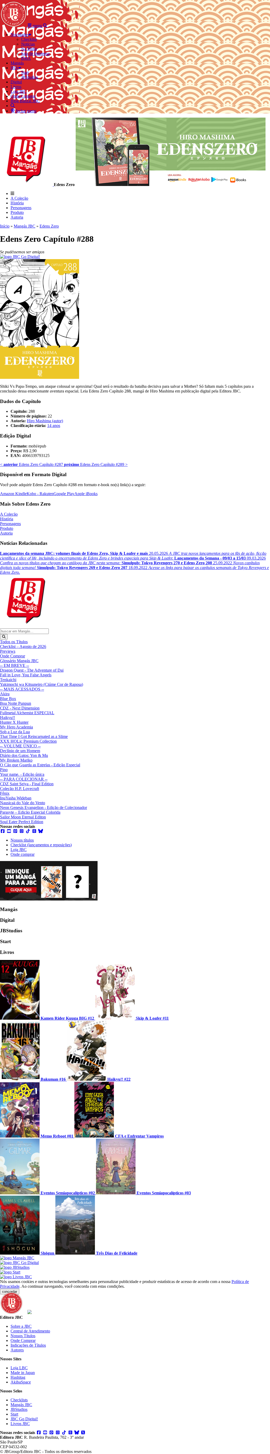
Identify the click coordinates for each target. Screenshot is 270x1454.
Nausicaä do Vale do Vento (22, 803)
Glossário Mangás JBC (19, 660)
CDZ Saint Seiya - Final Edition (27, 784)
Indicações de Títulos (28, 1345)
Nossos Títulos (23, 1336)
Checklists (19, 1400)
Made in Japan (23, 1372)
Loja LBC (19, 1368)
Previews (7, 651)
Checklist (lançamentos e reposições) (41, 845)
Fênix (4, 793)
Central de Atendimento (30, 1331)
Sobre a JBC (21, 1326)
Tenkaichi (8, 679)
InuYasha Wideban (15, 798)
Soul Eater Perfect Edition (21, 821)
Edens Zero (49, 226)
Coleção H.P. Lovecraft (19, 788)
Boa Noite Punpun (15, 703)
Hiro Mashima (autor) (45, 421)
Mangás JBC (24, 226)
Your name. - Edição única (22, 774)
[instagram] (21, 831)
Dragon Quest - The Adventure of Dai (32, 670)
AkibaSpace (21, 1382)
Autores (17, 1350)
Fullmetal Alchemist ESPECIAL (27, 713)
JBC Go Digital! (24, 1419)
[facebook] (2, 831)
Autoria (17, 217)
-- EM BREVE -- (14, 665)
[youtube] (9, 831)
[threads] (34, 831)
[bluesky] (40, 831)
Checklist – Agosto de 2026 (23, 646)
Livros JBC (20, 1423)
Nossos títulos (22, 840)
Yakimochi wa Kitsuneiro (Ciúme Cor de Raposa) (41, 684)
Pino (4, 769)
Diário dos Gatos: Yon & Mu (24, 755)
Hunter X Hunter (14, 722)
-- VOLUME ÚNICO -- (20, 746)
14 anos (53, 425)
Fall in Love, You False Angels (25, 675)
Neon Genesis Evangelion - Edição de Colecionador (43, 807)
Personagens (21, 207)
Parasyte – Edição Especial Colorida (30, 812)
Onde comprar (23, 854)
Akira (4, 694)
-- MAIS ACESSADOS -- (22, 689)
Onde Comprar (12, 656)
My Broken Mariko (16, 760)
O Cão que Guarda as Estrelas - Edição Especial (40, 765)
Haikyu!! (7, 717)
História (17, 203)
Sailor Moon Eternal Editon (23, 817)
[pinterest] (15, 831)
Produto (17, 212)
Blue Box (8, 698)
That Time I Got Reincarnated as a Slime (34, 736)
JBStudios (19, 1409)
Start (14, 1414)
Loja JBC (19, 849)
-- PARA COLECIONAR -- (23, 779)
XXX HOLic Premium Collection (28, 741)
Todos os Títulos (14, 642)
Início (4, 226)
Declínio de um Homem (20, 750)
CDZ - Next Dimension (20, 708)
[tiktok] (28, 831)
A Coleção (19, 198)
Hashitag (18, 1377)
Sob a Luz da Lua (15, 731)
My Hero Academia (16, 727)
